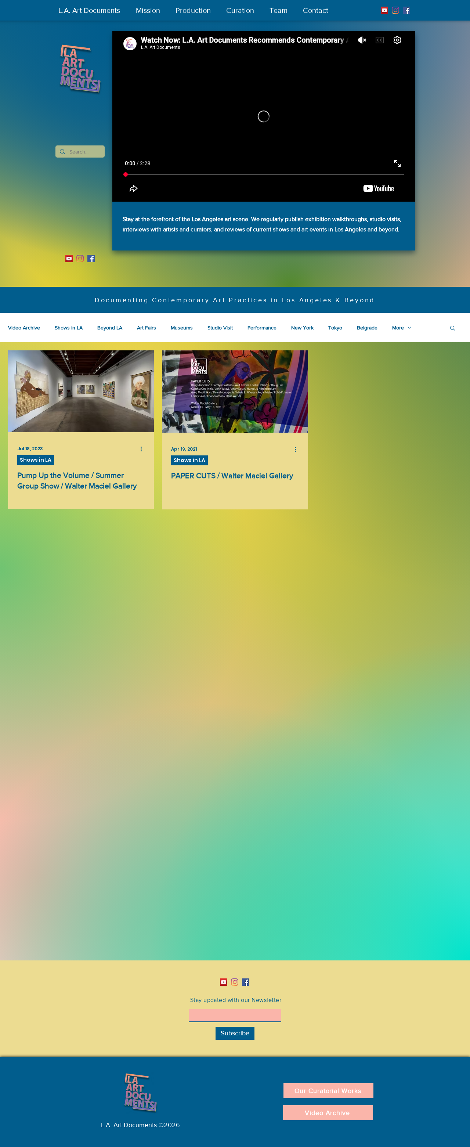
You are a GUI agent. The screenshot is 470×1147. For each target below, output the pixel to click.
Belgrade (367, 328)
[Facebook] (406, 10)
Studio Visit (220, 328)
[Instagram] (395, 10)
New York (302, 328)
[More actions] (143, 448)
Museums (182, 328)
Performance (261, 328)
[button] (452, 328)
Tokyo (335, 328)
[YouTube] (384, 10)
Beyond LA (109, 328)
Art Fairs (146, 328)
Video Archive (24, 328)
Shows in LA (69, 328)
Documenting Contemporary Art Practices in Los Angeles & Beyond (235, 300)
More (398, 328)
